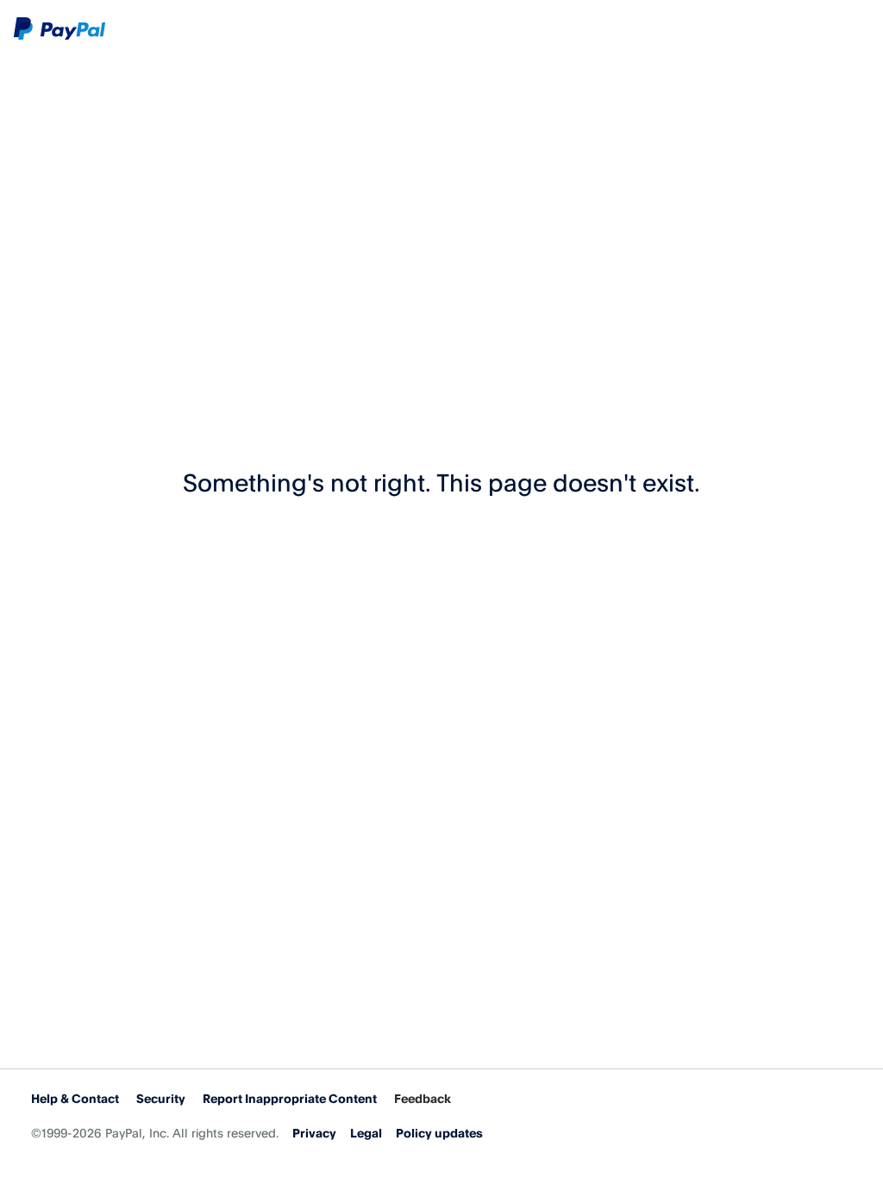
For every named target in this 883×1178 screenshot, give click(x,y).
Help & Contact (75, 1098)
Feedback (422, 1098)
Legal (366, 1132)
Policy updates (439, 1132)
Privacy (314, 1132)
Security (160, 1098)
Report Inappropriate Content (290, 1098)
